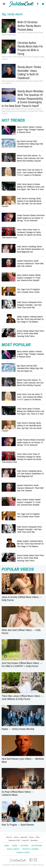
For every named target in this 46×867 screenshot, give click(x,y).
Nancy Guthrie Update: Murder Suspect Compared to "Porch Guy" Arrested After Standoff (29, 278)
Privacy (31, 837)
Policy (38, 837)
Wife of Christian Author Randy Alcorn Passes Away (29, 25)
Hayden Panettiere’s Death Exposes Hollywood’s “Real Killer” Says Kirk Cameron (30, 263)
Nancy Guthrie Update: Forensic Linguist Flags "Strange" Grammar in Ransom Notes (30, 129)
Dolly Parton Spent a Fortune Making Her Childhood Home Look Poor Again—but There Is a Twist (30, 187)
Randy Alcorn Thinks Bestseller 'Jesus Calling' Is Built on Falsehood (29, 72)
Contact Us (25, 840)
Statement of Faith (14, 840)
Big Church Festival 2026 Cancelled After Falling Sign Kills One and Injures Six (30, 144)
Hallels (21, 4)
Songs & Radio (23, 852)
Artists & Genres (30, 849)
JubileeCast (17, 860)
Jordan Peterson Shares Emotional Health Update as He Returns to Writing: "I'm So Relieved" (30, 218)
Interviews (36, 845)
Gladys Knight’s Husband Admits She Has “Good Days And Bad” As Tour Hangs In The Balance (30, 319)
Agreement (24, 837)
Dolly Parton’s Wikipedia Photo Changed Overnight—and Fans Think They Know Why (29, 305)
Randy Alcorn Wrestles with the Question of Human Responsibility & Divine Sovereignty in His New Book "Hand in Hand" (22, 98)
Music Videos (13, 849)
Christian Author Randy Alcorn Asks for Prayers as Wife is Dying (30, 48)
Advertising (34, 840)
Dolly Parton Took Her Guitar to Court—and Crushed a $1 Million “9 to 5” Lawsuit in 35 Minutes (30, 172)
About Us (9, 837)
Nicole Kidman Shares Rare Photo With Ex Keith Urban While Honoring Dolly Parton (30, 333)
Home (6, 845)
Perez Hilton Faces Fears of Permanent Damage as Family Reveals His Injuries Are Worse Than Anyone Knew (21, 233)
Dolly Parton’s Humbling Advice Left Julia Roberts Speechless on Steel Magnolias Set (30, 249)
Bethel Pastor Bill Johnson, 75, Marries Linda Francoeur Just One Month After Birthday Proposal (30, 158)
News (14, 845)
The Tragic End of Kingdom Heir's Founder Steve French (28, 290)
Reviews (24, 845)
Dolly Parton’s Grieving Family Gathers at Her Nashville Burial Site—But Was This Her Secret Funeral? (22, 202)
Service (16, 837)
